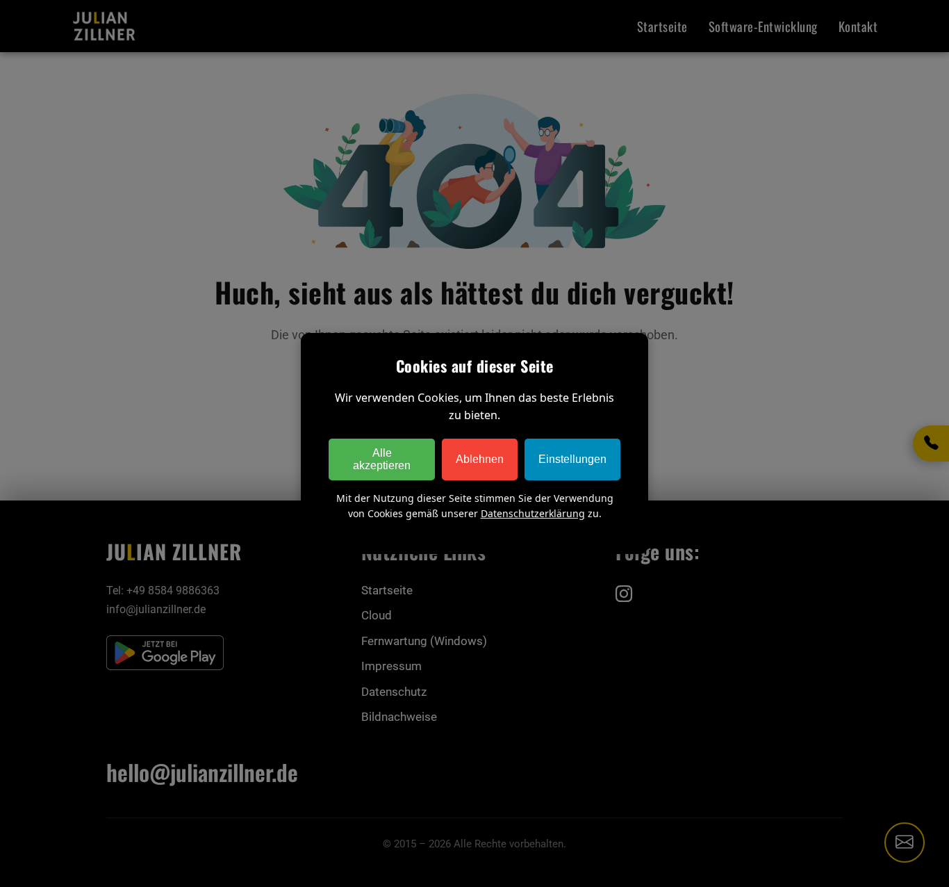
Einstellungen (572, 459)
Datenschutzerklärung (533, 513)
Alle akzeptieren (382, 459)
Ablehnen (480, 459)
